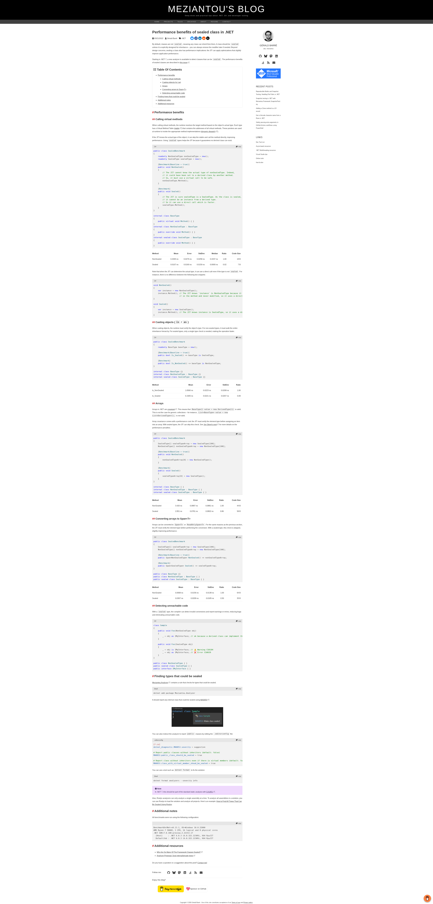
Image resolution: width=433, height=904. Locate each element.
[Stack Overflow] (190, 872)
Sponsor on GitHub (196, 889)
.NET (184, 38)
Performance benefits (166, 75)
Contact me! (202, 863)
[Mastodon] (179, 872)
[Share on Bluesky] (192, 38)
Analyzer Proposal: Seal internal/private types (175, 856)
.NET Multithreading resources (266, 150)
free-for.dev (259, 162)
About (203, 22)
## (153, 119)
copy (239, 146)
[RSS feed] (195, 872)
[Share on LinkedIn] (200, 38)
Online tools (260, 158)
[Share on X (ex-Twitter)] (208, 38)
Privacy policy (248, 902)
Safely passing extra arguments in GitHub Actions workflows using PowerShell (267, 125)
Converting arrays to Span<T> (174, 89)
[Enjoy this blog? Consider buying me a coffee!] (171, 889)
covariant (171, 409)
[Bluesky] (174, 872)
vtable (177, 128)
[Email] (201, 872)
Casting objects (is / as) (171, 82)
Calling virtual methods (171, 79)
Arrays (164, 86)
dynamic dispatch (208, 131)
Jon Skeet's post (210, 425)
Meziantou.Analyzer (160, 683)
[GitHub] (168, 872)
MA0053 (203, 700)
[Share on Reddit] (204, 38)
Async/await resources (263, 146)
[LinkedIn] (185, 872)
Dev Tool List (260, 142)
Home (156, 22)
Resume (214, 22)
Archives (191, 22)
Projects (168, 22)
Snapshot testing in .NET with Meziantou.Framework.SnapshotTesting (268, 101)
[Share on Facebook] (196, 38)
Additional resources (166, 104)
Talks (180, 22)
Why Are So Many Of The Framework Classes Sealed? (179, 852)
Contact (227, 22)
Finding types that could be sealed (171, 97)
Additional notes (164, 100)
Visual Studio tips (261, 154)
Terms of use (236, 902)
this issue (183, 62)
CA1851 (209, 792)
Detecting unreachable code (173, 93)
